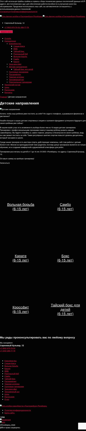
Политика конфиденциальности (24, 11)
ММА (15, 48)
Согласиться (5, 11)
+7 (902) (12, 27)
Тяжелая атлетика (16, 77)
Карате (16, 61)
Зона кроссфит (15, 64)
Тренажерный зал (16, 79)
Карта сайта (9, 413)
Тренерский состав (12, 84)
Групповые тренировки (18, 72)
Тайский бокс (18, 51)
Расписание (9, 90)
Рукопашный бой (20, 54)
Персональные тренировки (20, 82)
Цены (6, 87)
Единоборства (15, 43)
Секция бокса (19, 46)
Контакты (8, 92)
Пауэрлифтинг (15, 74)
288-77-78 (25, 27)
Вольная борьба (20, 56)
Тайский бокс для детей (23, 69)
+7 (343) (7, 350)
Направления (10, 41)
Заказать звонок (6, 32)
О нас (6, 399)
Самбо (16, 59)
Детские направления (18, 66)
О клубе (7, 38)
